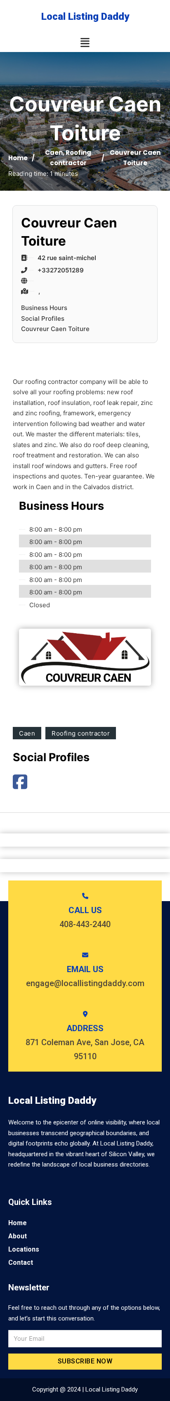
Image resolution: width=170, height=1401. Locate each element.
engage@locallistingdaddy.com (85, 983)
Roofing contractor (81, 733)
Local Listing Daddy (85, 16)
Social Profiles (42, 318)
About (17, 1236)
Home (18, 158)
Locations (23, 1249)
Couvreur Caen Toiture (55, 329)
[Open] (85, 43)
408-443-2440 (85, 924)
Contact (20, 1262)
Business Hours (44, 308)
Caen (54, 152)
